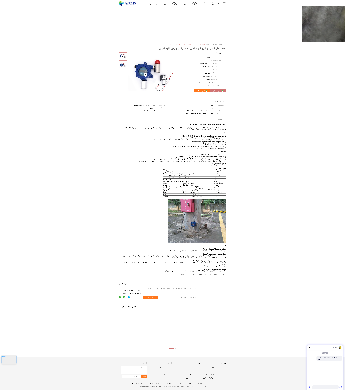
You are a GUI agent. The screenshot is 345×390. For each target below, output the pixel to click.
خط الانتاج (162, 367)
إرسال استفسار (150, 297)
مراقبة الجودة (164, 3)
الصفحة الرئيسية (213, 3)
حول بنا (189, 383)
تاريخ (190, 371)
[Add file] (340, 387)
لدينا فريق (188, 378)
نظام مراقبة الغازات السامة (199, 274)
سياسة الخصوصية (153, 383)
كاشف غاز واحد (213, 371)
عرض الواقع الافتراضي (195, 3)
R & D (163, 374)
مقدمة (189, 367)
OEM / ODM (161, 371)
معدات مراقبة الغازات (183, 274)
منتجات (203, 2)
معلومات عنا (183, 3)
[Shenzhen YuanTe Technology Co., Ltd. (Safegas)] (127, 3)
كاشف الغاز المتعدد (212, 367)
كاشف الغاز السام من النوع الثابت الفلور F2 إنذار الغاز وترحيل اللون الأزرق (186, 44)
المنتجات (199, 383)
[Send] (309, 387)
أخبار (179, 383)
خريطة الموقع (168, 383)
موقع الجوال (139, 383)
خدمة (189, 374)
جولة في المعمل (174, 3)
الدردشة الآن (148, 3)
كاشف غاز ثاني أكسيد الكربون (210, 378)
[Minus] (310, 347)
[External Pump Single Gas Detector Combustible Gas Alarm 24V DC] (150, 84)
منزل (208, 383)
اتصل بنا (155, 3)
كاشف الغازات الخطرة (215, 274)
